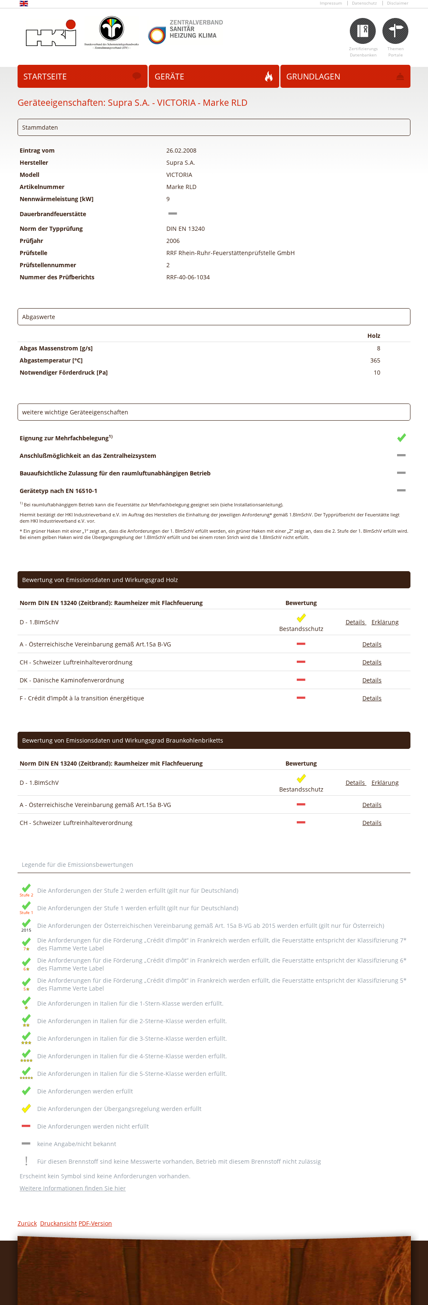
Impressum (331, 3)
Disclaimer (397, 3)
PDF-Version (95, 1223)
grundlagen (313, 76)
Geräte (169, 76)
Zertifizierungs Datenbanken (363, 52)
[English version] (24, 5)
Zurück (27, 1223)
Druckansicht (58, 1223)
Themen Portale (395, 52)
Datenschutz (364, 3)
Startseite (45, 76)
